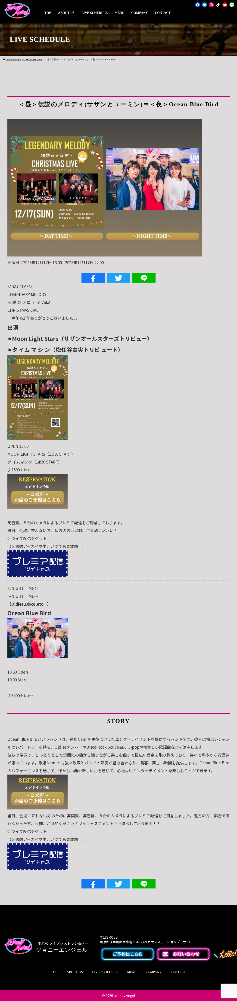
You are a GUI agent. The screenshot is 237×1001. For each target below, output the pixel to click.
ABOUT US (66, 13)
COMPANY (139, 13)
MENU (119, 13)
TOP (47, 13)
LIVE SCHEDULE (94, 13)
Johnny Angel (124, 995)
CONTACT (163, 13)
